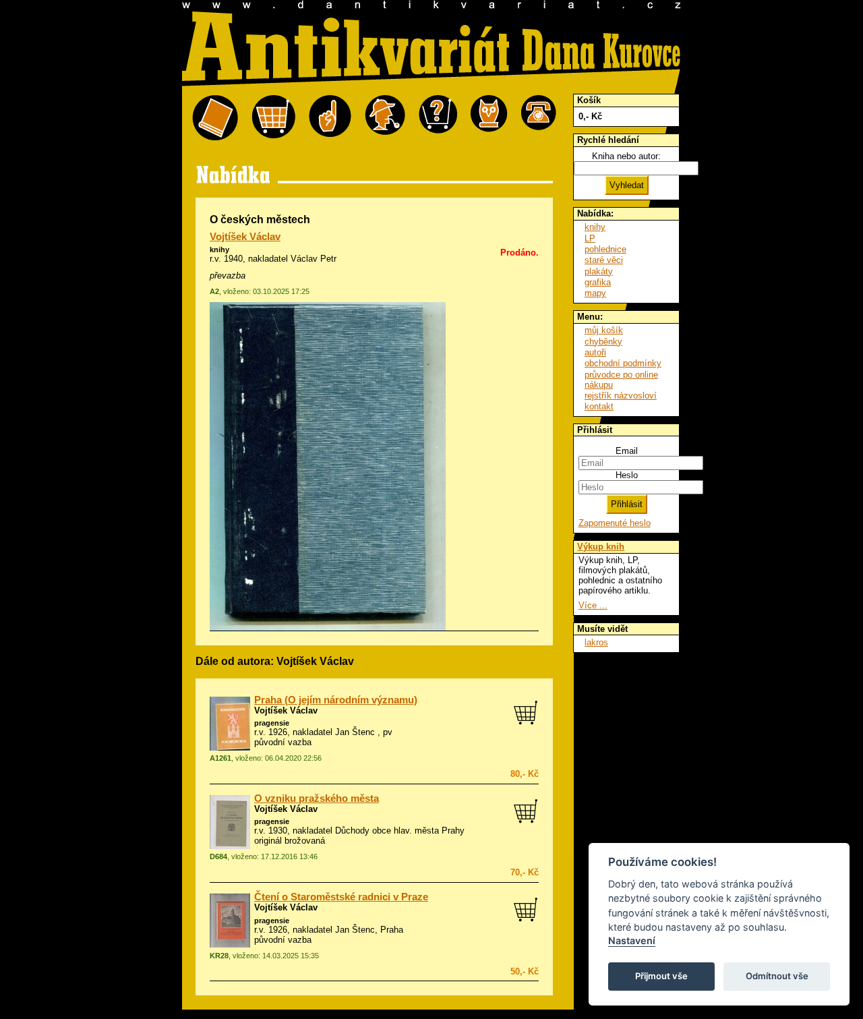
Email (627, 451)
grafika (598, 282)
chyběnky (603, 342)
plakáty (599, 271)
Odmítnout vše (777, 975)
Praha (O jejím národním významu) (335, 700)
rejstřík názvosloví (621, 395)
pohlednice (605, 249)
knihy (219, 249)
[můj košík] (273, 118)
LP (590, 238)
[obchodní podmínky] (330, 118)
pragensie (271, 723)
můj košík (604, 330)
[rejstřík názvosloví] (489, 118)
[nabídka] (215, 118)
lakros (596, 642)
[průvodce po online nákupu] (438, 118)
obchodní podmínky (623, 363)
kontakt (599, 406)
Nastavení (631, 940)
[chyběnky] (385, 118)
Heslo (627, 475)
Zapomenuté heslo (614, 523)
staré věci (604, 260)
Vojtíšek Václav (245, 236)
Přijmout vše (661, 975)
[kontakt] (538, 118)
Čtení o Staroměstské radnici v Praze (341, 897)
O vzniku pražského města (316, 798)
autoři (595, 352)
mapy (595, 293)
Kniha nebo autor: (626, 156)
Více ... (592, 605)
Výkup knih (600, 547)
